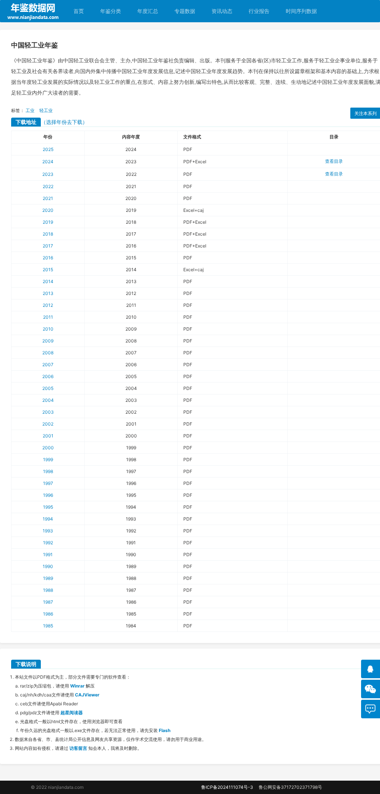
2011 (48, 317)
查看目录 (334, 161)
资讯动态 (222, 11)
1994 (48, 519)
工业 (30, 110)
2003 (48, 412)
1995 (48, 507)
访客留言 (78, 748)
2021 (48, 198)
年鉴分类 (110, 11)
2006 (47, 376)
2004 (48, 400)
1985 (48, 626)
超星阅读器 (71, 712)
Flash (164, 730)
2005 (47, 388)
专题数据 (184, 11)
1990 (48, 566)
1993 (48, 531)
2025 (48, 149)
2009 (47, 341)
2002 (47, 424)
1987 (48, 602)
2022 (48, 186)
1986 (48, 614)
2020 (47, 210)
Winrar (77, 686)
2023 (47, 174)
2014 (48, 281)
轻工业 (46, 110)
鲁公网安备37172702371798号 (290, 787)
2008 (47, 352)
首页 (78, 11)
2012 (48, 305)
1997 (48, 483)
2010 (48, 329)
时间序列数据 (301, 11)
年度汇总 (147, 11)
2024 (47, 161)
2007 (47, 364)
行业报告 (259, 11)
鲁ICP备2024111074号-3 (227, 787)
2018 (48, 234)
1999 (48, 459)
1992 (48, 542)
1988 (48, 590)
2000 (48, 447)
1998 (48, 471)
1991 (48, 554)
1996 (48, 495)
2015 (48, 269)
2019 (48, 222)
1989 (48, 578)
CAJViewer (87, 695)
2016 (48, 257)
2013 (48, 293)
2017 (48, 246)
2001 (48, 436)
